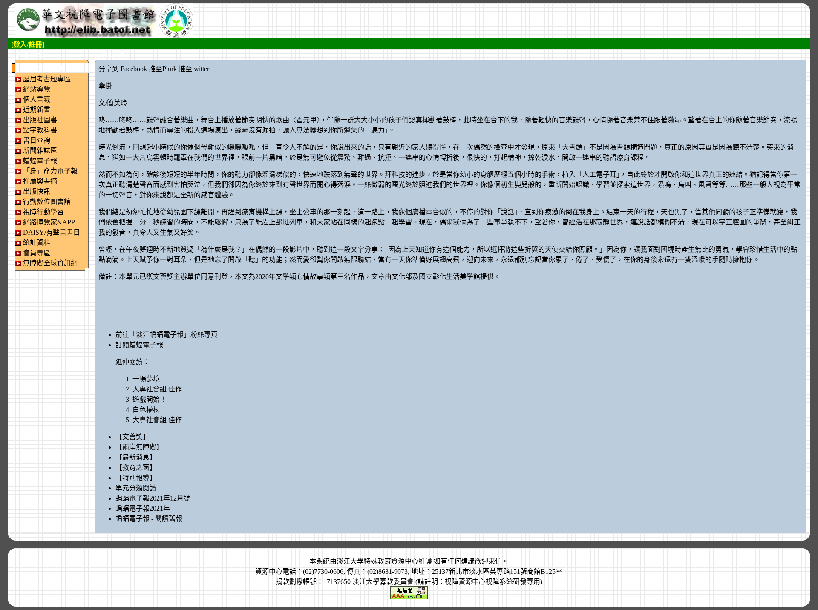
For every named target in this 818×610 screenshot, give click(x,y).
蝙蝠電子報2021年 (142, 508)
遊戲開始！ (149, 399)
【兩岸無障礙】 (139, 447)
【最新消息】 (135, 457)
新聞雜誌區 (40, 150)
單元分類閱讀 (135, 488)
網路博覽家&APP (49, 222)
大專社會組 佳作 (157, 389)
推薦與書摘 (40, 181)
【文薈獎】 (132, 436)
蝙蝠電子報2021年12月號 (152, 498)
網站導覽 (36, 89)
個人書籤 (36, 99)
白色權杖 (146, 409)
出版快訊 (36, 191)
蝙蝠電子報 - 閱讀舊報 (148, 518)
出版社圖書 (40, 120)
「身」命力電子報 (50, 171)
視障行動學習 (43, 212)
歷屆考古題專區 (47, 79)
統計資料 (36, 242)
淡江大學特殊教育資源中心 (377, 561)
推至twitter (194, 68)
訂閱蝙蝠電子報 (139, 344)
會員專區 (36, 252)
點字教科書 (40, 130)
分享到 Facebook (122, 68)
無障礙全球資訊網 (50, 263)
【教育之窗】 (135, 467)
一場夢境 (146, 379)
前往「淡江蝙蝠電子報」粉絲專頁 (166, 334)
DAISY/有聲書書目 (51, 232)
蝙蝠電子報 (40, 160)
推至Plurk (163, 68)
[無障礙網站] (409, 592)
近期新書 (36, 109)
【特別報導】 (135, 477)
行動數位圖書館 (47, 201)
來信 (495, 561)
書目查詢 (36, 140)
